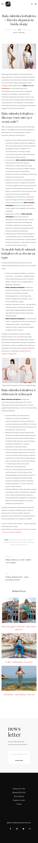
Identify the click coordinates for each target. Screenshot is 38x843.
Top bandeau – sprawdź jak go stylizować (19, 695)
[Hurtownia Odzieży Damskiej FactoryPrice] (29, 828)
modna (23, 484)
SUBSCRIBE (19, 760)
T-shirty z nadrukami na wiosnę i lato (19, 662)
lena (19, 30)
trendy (23, 186)
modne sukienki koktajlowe (15, 542)
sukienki (28, 197)
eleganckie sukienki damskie (21, 540)
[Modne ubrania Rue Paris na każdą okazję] (16, 828)
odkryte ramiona (16, 282)
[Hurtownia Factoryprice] (23, 828)
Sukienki (21, 32)
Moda (15, 32)
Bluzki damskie (17, 524)
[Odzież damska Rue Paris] (10, 828)
